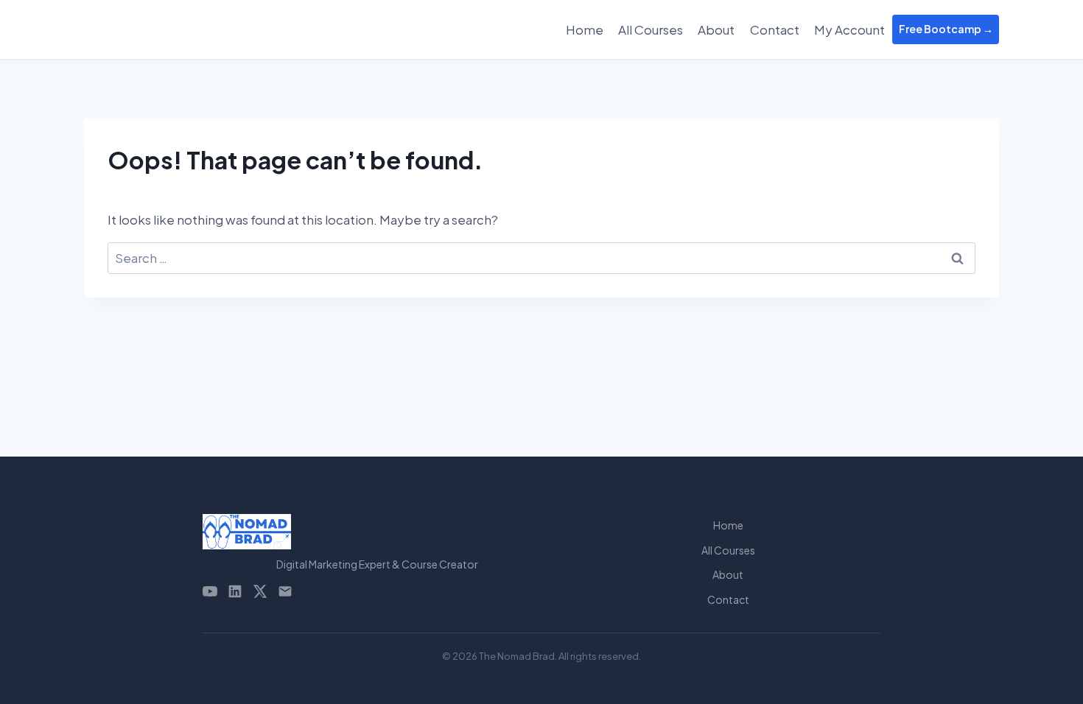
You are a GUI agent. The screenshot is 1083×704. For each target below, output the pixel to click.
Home (584, 29)
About (716, 29)
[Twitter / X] (260, 591)
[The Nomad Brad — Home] (377, 531)
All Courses (650, 29)
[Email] (285, 591)
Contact (774, 29)
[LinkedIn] (235, 591)
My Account (849, 29)
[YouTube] (210, 591)
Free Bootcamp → (946, 28)
